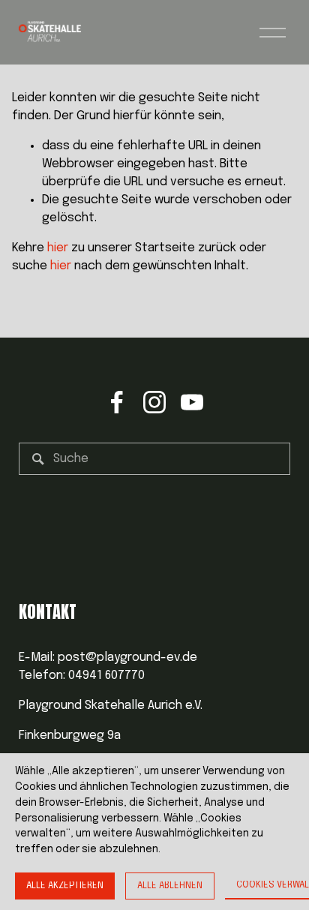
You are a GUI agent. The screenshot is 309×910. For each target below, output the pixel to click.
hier (57, 248)
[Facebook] (117, 402)
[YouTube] (192, 402)
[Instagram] (154, 402)
